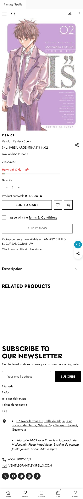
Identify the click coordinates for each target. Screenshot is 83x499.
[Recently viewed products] (78, 244)
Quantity (7, 180)
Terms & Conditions (43, 217)
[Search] (13, 14)
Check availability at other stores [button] (22, 249)
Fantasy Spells (13, 4)
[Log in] (69, 14)
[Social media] (78, 253)
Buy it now (37, 228)
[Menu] (4, 14)
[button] (78, 262)
